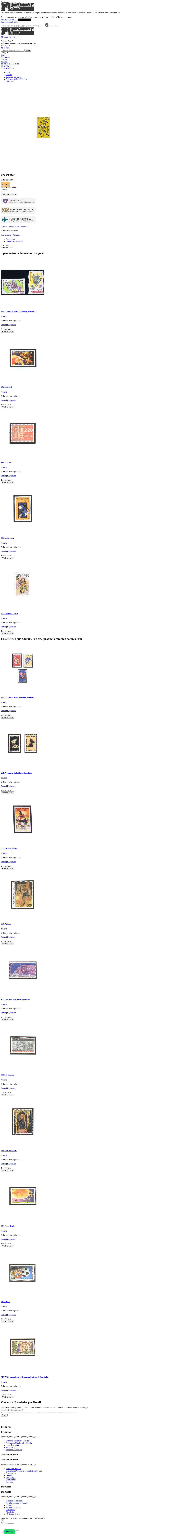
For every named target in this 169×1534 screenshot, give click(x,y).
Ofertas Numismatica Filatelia (17, 1441)
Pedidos (9, 1505)
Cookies (9, 1475)
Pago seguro (11, 1473)
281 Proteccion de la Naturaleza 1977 (16, 773)
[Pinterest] (13, 1523)
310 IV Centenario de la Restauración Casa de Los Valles (25, 1377)
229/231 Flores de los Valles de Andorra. (18, 697)
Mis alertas (10, 1512)
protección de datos (159, 1422)
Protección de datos (13, 1469)
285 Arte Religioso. (9, 1151)
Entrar (3, 325)
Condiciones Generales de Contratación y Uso (24, 1471)
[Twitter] (11, 1523)
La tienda (9, 1482)
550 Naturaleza (7, 538)
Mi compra (5, 48)
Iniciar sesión (6, 235)
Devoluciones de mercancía (16, 1503)
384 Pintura (6, 924)
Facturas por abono (13, 1507)
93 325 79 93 (54, 26)
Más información (9, 19)
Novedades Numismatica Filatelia (19, 1443)
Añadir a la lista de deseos (14, 226)
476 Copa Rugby (8, 1226)
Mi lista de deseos (13, 1514)
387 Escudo (6, 462)
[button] (84, 37)
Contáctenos (11, 1480)
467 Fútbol (5, 1302)
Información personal (14, 1501)
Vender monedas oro (14, 1450)
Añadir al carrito (9, 194)
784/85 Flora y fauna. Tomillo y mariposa (18, 311)
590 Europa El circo (9, 613)
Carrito (3, 22)
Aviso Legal (10, 1477)
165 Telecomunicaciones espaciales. (15, 999)
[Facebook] (9, 1523)
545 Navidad (6, 387)
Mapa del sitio (11, 1447)
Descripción (10, 239)
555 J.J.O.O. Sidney (9, 848)
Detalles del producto (14, 241)
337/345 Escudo (7, 1075)
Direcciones (10, 1510)
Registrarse (17, 235)
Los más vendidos (13, 1445)
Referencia (5, 248)
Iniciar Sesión (12, 22)
